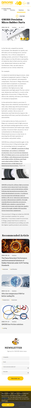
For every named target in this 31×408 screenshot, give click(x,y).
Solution (21, 10)
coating (5, 328)
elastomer (5, 269)
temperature (6, 300)
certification (13, 269)
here (6, 400)
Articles (12, 10)
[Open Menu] (28, 3)
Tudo (5, 10)
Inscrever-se (15, 378)
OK (8, 405)
